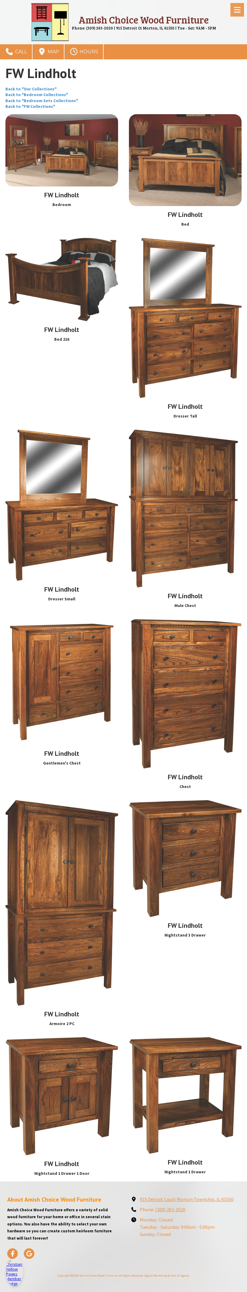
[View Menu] (237, 10)
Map (52, 52)
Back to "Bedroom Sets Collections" (41, 100)
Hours (88, 52)
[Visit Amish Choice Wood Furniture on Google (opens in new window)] (29, 1253)
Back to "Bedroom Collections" (36, 94)
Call (20, 52)
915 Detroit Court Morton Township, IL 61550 (186, 1199)
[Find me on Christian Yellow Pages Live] (14, 1271)
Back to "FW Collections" (30, 106)
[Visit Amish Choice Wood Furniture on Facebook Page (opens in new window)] (12, 1253)
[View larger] (61, 150)
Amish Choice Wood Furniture (144, 19)
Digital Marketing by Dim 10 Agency (166, 1276)
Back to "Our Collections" (31, 89)
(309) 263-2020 (170, 1209)
